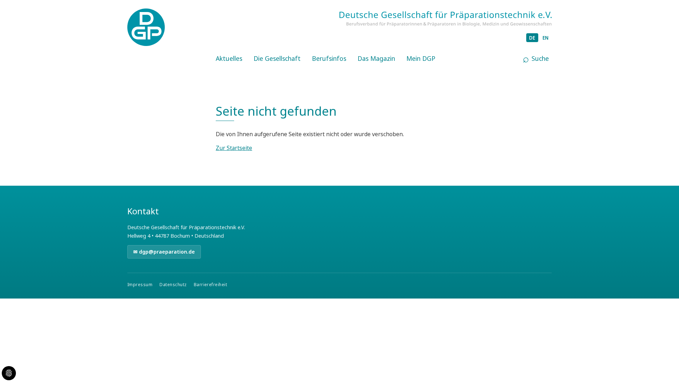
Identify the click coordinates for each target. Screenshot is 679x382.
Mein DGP (420, 58)
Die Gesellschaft (277, 58)
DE (532, 37)
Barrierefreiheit (210, 285)
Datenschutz (172, 285)
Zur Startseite (234, 148)
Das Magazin (376, 58)
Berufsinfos (329, 58)
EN (545, 37)
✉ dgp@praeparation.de (164, 251)
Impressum (139, 285)
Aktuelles (229, 58)
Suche (540, 58)
